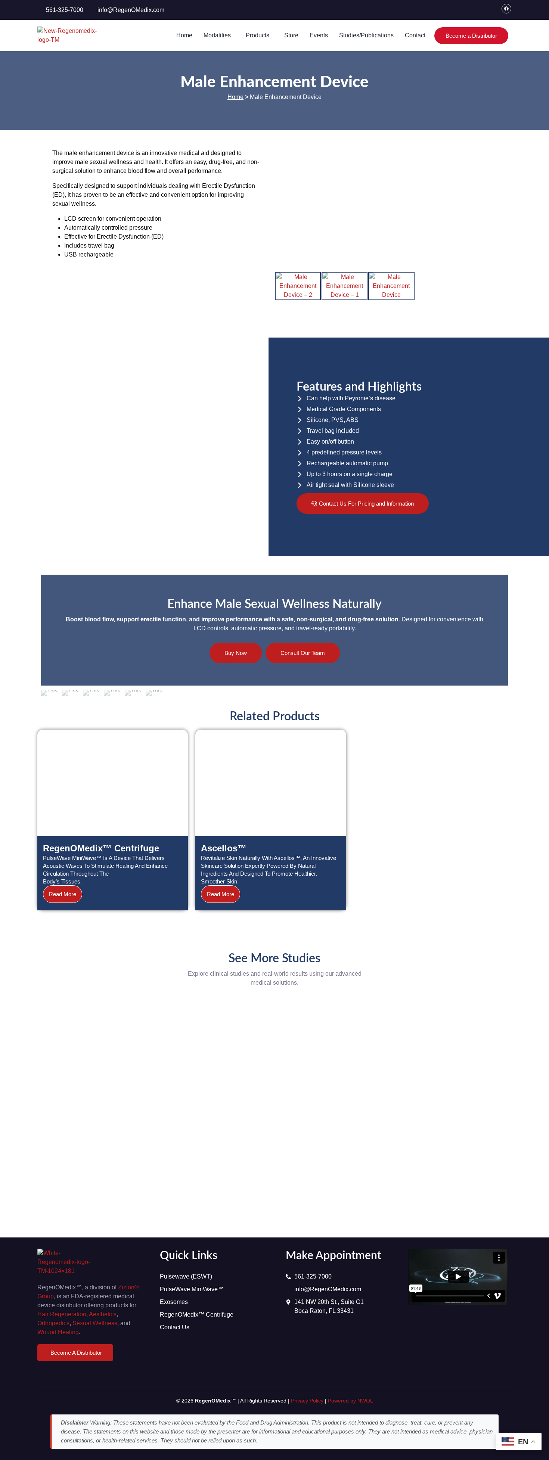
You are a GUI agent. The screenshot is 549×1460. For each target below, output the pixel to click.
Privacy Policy (307, 1401)
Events (319, 35)
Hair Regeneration (61, 1314)
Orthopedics (53, 1323)
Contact (415, 35)
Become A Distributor (76, 1352)
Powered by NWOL (350, 1401)
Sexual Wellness (94, 1323)
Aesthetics (103, 1314)
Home (184, 35)
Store (291, 35)
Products (257, 35)
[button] (219, 35)
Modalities (217, 35)
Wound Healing (58, 1332)
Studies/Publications (366, 35)
